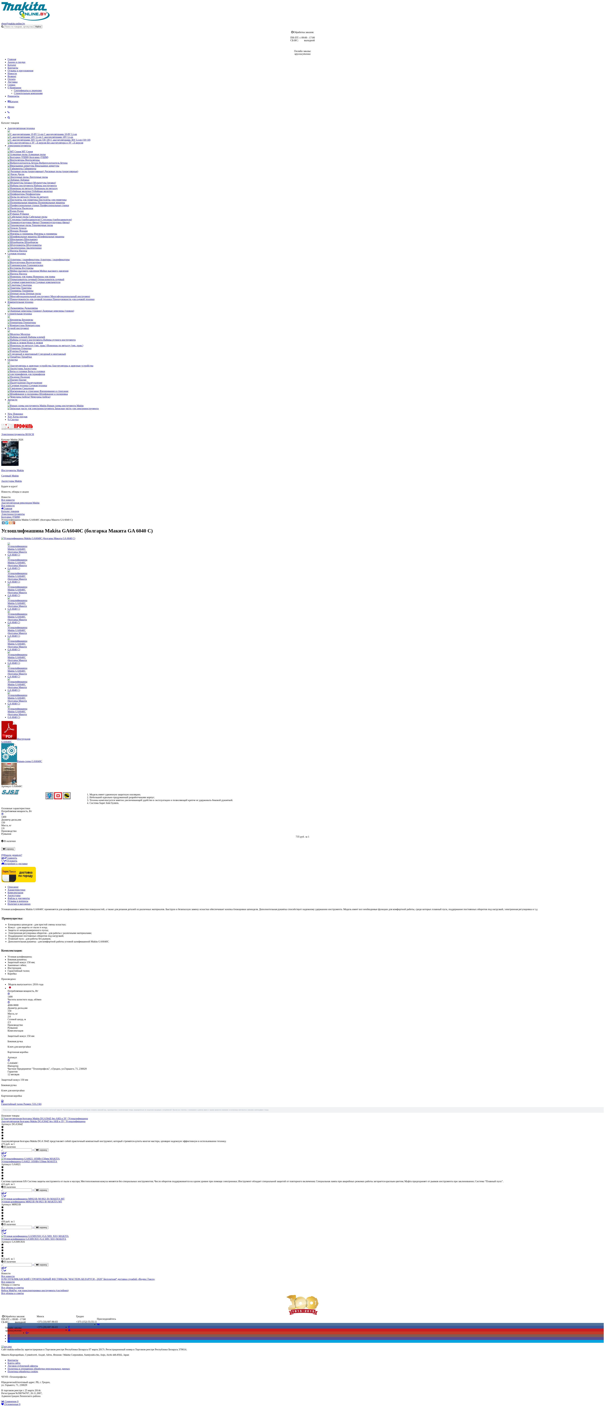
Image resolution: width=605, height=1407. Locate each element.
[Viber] (9, 1338)
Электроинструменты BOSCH (17, 434)
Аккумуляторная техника (21, 128)
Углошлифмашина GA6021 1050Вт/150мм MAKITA (29, 1161)
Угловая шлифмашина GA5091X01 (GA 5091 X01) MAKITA (33, 1239)
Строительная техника (20, 313)
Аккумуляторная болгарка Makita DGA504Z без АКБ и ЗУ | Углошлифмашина (43, 1121)
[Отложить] (3, 1155)
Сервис (11, 84)
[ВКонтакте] (3, 522)
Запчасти (12, 399)
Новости (12, 73)
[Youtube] (69, 1330)
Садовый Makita (10, 475)
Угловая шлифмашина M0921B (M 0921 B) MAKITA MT (31, 1201)
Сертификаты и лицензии (28, 90)
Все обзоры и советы (12, 1287)
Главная (12, 59)
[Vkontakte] (98, 1324)
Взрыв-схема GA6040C (29, 761)
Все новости (8, 500)
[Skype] (9, 1341)
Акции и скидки (16, 62)
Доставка (12, 82)
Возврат (12, 76)
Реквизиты (13, 96)
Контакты (13, 67)
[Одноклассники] (10, 522)
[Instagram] (9, 1335)
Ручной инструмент (18, 328)
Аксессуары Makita (11, 481)
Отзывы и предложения (20, 70)
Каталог (12, 65)
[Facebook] (69, 1327)
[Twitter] (6, 522)
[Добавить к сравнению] (4, 1153)
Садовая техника (17, 253)
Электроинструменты (19, 145)
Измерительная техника (20, 302)
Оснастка (13, 359)
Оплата (11, 79)
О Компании (14, 87)
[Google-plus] (27, 1332)
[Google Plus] (13, 522)
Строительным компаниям (28, 93)
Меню (11, 106)
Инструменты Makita (12, 470)
